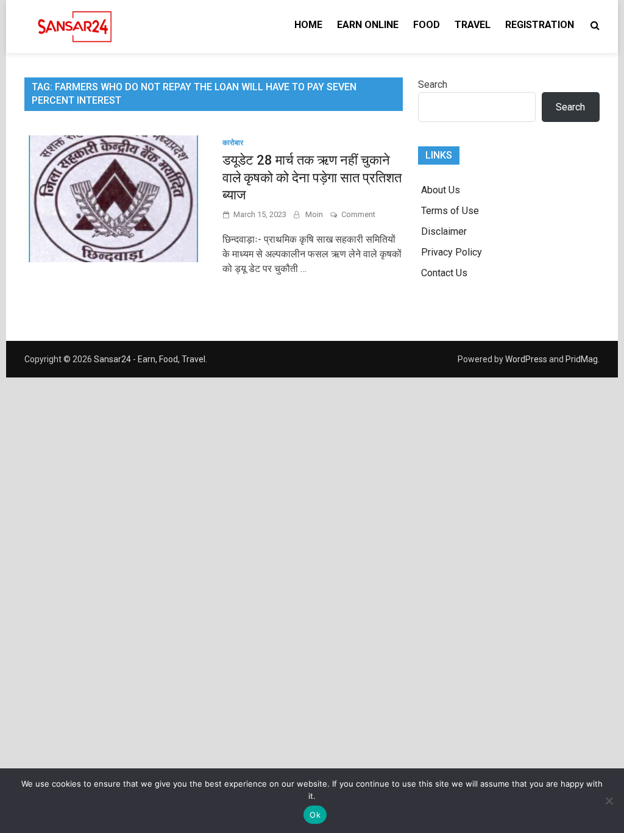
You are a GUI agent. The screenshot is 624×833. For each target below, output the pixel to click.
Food (426, 24)
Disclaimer (444, 231)
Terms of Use (450, 210)
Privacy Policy (451, 252)
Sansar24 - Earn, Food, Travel (149, 359)
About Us (440, 190)
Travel (473, 24)
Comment (358, 214)
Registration (539, 24)
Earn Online (368, 24)
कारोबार (232, 142)
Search (432, 84)
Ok (315, 815)
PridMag (582, 359)
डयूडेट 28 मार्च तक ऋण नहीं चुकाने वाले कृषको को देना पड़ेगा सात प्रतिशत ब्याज (312, 177)
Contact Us (444, 273)
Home (308, 24)
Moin (314, 214)
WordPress (526, 359)
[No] (609, 801)
